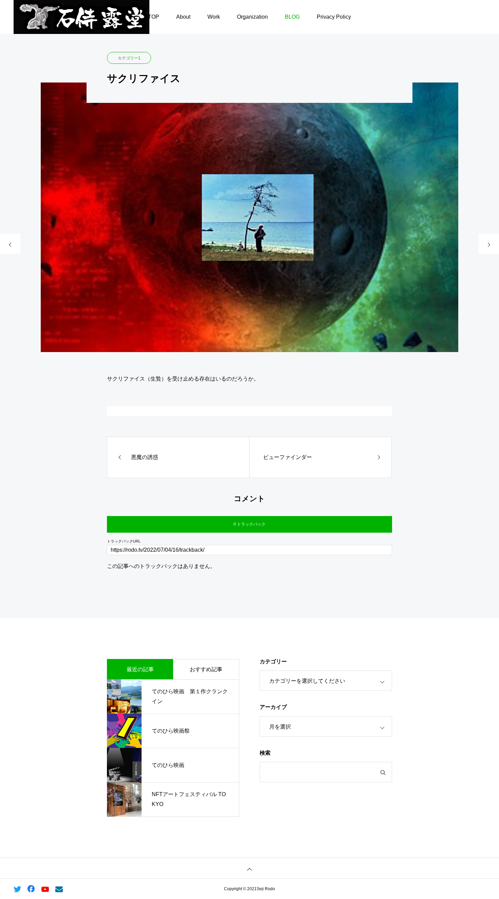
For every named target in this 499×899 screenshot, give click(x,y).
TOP (153, 17)
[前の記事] (10, 244)
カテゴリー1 (129, 58)
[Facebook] (31, 888)
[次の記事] (489, 244)
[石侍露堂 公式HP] (81, 17)
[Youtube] (45, 888)
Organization (252, 17)
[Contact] (59, 888)
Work (213, 17)
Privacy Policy (334, 17)
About (183, 17)
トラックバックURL (124, 541)
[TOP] (249, 868)
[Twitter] (17, 888)
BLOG (292, 17)
